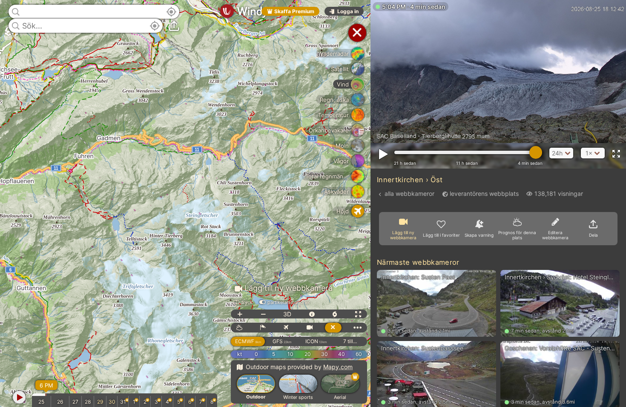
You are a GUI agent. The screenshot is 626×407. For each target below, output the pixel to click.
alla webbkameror (409, 193)
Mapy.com (338, 366)
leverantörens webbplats (484, 193)
